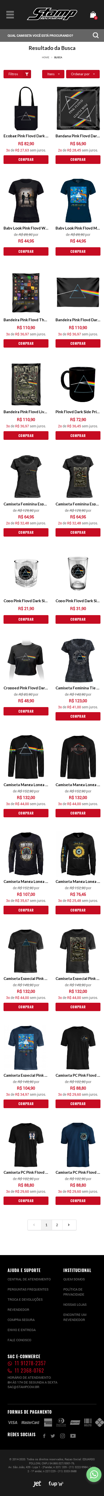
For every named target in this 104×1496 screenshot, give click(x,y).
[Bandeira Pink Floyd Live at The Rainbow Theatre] (26, 384)
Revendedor (18, 1309)
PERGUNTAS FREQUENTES (28, 1289)
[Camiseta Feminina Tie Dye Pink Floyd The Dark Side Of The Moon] (78, 660)
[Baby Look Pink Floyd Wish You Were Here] (26, 200)
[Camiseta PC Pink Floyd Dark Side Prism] (78, 1047)
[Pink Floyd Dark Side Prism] (78, 384)
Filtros (13, 74)
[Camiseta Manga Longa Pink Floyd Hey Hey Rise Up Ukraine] (78, 854)
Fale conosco (19, 1340)
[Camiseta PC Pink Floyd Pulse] (78, 1144)
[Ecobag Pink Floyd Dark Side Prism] (26, 108)
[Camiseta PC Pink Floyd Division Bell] (26, 1144)
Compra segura (21, 1319)
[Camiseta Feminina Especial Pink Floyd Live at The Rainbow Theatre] (78, 476)
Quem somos (74, 1279)
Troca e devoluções (25, 1299)
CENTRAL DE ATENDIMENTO (29, 1279)
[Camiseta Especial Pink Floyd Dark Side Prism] (26, 951)
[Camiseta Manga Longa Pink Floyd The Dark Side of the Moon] (26, 854)
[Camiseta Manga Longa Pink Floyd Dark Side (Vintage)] (78, 757)
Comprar (26, 159)
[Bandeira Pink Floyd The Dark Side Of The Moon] (26, 292)
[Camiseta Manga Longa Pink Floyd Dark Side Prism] (26, 757)
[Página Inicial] (52, 18)
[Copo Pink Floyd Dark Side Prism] (26, 573)
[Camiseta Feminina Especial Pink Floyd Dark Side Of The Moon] (26, 476)
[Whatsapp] (93, 1474)
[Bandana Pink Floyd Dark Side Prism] (78, 108)
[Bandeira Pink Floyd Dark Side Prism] (78, 292)
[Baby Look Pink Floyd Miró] (78, 200)
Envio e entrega (22, 1330)
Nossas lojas (75, 1304)
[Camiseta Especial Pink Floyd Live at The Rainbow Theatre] (78, 951)
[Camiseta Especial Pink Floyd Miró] (26, 1047)
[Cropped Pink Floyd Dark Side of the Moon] (26, 660)
